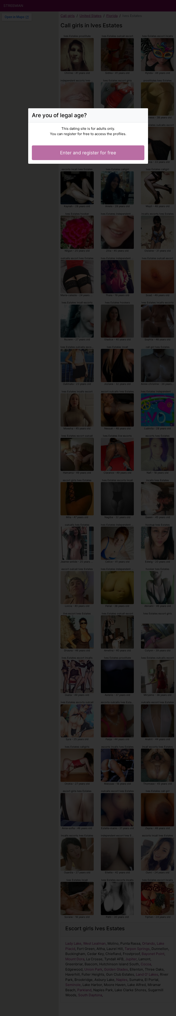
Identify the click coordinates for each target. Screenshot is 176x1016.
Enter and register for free (88, 152)
